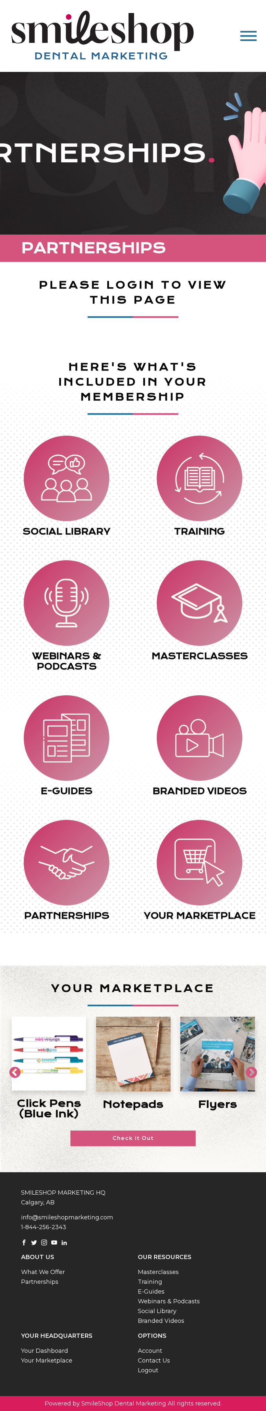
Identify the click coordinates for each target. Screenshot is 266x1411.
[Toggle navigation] (248, 36)
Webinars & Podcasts (169, 1301)
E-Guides (151, 1291)
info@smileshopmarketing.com (67, 1217)
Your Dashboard (44, 1350)
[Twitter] (34, 1242)
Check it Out (133, 1138)
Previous (11, 1069)
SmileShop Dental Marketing (123, 1403)
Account (150, 1350)
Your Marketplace (46, 1360)
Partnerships (39, 1281)
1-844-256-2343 (43, 1227)
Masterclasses (158, 1272)
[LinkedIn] (64, 1242)
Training (150, 1281)
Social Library (157, 1311)
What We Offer (43, 1272)
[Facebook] (24, 1242)
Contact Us (154, 1360)
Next (248, 1069)
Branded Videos (161, 1320)
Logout (148, 1370)
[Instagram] (44, 1242)
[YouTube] (54, 1242)
